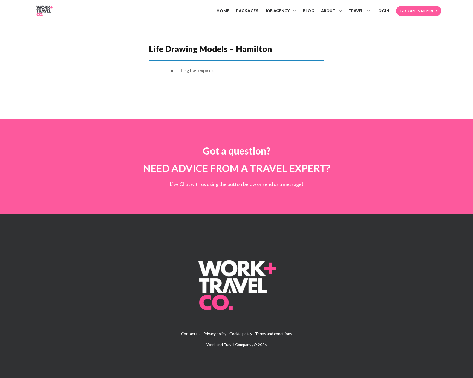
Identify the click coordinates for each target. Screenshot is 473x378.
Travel (355, 10)
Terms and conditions (273, 333)
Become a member (418, 10)
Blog (309, 10)
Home (223, 10)
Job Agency (277, 10)
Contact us (190, 333)
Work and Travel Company (229, 344)
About (328, 10)
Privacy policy (214, 333)
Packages (247, 10)
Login (383, 10)
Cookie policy (240, 333)
